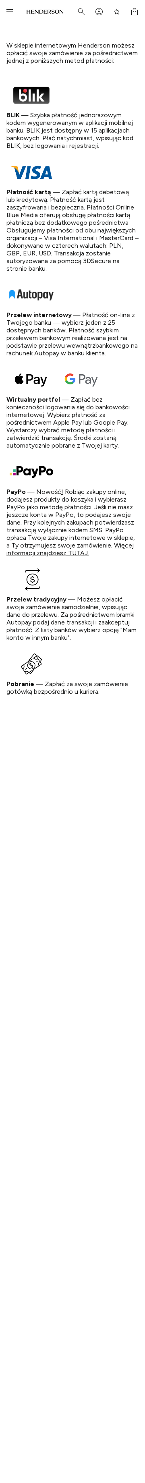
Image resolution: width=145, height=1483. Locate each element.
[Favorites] (117, 11)
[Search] (81, 11)
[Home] (45, 12)
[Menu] (9, 11)
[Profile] (99, 11)
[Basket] (134, 11)
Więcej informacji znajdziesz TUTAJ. (70, 549)
